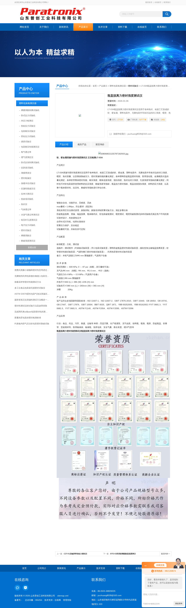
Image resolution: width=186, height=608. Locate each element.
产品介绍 (64, 144)
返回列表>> (165, 554)
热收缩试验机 (27, 199)
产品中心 (26, 89)
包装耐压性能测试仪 (30, 147)
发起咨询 (178, 603)
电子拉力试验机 (28, 225)
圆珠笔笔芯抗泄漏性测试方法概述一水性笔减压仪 (32, 300)
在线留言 (157, 2)
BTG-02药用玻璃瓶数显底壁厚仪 (123, 554)
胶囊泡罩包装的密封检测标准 (28, 317)
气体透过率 (26, 209)
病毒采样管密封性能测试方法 (28, 282)
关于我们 (44, 27)
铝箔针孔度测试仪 (29, 220)
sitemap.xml (62, 596)
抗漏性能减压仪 (28, 188)
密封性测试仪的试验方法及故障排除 (31, 306)
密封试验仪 (26, 230)
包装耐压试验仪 (28, 131)
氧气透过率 (26, 152)
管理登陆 (67, 600)
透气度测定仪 (27, 157)
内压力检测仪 (27, 121)
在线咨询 (140, 568)
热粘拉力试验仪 (28, 126)
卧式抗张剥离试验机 (30, 162)
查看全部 (32, 247)
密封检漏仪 (26, 178)
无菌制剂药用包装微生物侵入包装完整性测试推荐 (32, 276)
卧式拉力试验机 (28, 115)
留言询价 (100, 144)
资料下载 (122, 27)
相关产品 (82, 144)
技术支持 (100, 568)
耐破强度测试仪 (28, 241)
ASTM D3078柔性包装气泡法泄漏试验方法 (32, 294)
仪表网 (58, 600)
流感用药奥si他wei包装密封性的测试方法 (32, 312)
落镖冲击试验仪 (28, 183)
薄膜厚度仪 (26, 173)
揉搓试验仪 (26, 141)
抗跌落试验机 (27, 168)
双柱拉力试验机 (28, 136)
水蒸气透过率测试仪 (30, 214)
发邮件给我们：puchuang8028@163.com (131, 134)
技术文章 (103, 27)
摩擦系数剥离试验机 (30, 110)
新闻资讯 (63, 27)
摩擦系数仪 (26, 235)
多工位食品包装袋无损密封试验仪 (30, 288)
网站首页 (24, 27)
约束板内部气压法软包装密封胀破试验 (32, 323)
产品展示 (83, 27)
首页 (95, 86)
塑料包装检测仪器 (27, 103)
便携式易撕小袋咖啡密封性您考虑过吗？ (32, 270)
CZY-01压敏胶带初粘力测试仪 (75, 554)
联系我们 (167, 2)
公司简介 (41, 568)
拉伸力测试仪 (27, 194)
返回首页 (148, 2)
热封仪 (24, 204)
